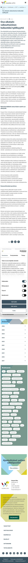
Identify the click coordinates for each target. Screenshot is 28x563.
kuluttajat (5, 403)
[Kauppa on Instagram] (10, 553)
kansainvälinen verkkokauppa (10, 389)
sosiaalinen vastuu (7, 418)
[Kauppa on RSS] (21, 553)
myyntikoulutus (7, 411)
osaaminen (5, 414)
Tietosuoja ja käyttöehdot (16, 559)
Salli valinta (14, 306)
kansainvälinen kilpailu (8, 385)
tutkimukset (15, 425)
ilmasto (20, 382)
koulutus (14, 400)
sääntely (17, 418)
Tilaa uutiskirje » (14, 468)
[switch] (24, 286)
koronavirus (6, 400)
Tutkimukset (6, 425)
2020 (3, 349)
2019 (3, 353)
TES (10, 421)
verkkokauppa (16, 436)
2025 (3, 330)
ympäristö (12, 439)
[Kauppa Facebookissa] (3, 553)
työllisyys (5, 432)
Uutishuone (7, 543)
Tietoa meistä (8, 548)
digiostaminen (6, 375)
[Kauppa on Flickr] (25, 553)
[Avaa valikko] (25, 2)
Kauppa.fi (5, 559)
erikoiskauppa (6, 382)
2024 (3, 333)
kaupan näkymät (7, 393)
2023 (3, 337)
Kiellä (14, 310)
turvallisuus (17, 421)
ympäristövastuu (7, 443)
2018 (3, 357)
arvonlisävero (11, 371)
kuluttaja (21, 400)
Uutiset (11, 18)
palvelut (14, 414)
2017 (3, 360)
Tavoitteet (7, 526)
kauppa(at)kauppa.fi (21, 561)
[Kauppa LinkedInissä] (18, 553)
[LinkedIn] (15, 242)
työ (22, 425)
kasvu (22, 389)
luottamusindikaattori (8, 407)
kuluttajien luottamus (16, 403)
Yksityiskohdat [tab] (14, 255)
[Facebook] (18, 242)
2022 (3, 341)
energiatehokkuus (17, 378)
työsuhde (13, 432)
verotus (5, 439)
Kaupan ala (7, 534)
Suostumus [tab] (5, 255)
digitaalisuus (16, 375)
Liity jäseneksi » (14, 517)
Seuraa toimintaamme (8, 314)
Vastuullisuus (8, 530)
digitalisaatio (6, 378)
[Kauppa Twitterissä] (7, 553)
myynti (18, 407)
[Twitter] (12, 242)
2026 (3, 326)
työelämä (16, 429)
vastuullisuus (6, 436)
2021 (3, 345)
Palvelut (6, 539)
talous (4, 421)
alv (3, 371)
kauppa (16, 393)
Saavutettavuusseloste (8, 561)
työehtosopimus (7, 429)
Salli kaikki (14, 301)
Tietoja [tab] (23, 255)
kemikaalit (5, 396)
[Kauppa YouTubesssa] (14, 553)
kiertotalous (14, 396)
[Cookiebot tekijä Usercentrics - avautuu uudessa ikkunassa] (20, 251)
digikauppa (20, 371)
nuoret (15, 411)
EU (14, 382)
